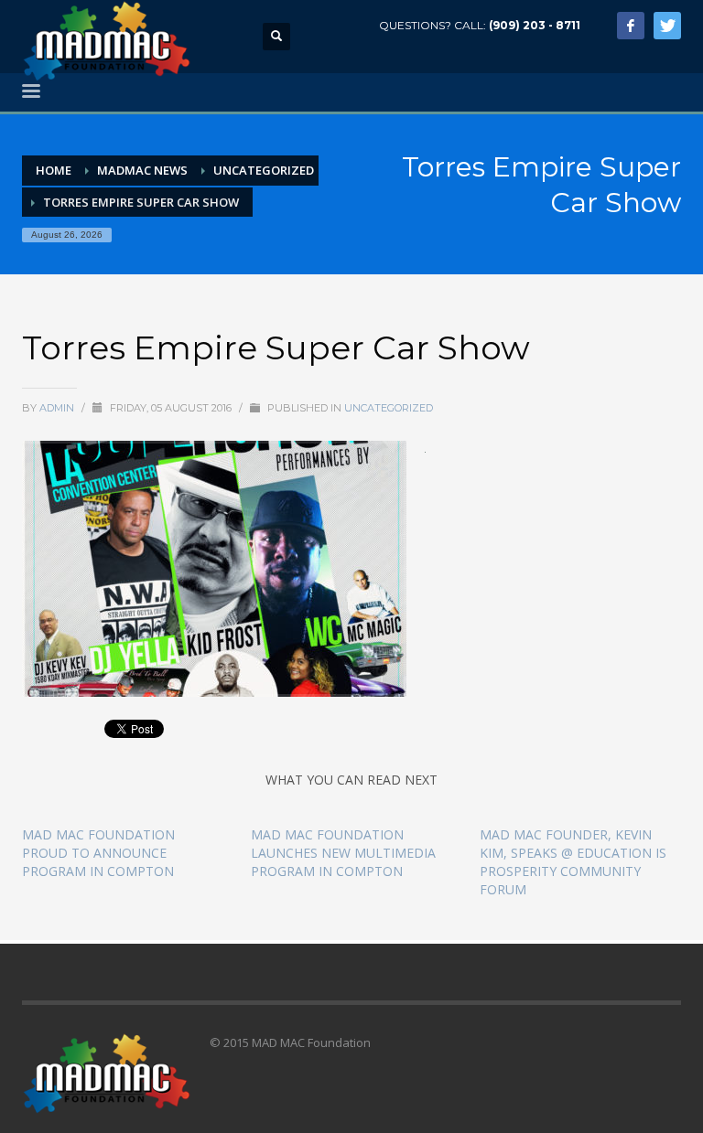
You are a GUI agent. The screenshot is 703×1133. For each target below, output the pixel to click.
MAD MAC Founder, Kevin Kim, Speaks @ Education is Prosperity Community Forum (573, 862)
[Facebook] (630, 25)
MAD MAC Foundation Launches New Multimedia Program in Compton (343, 853)
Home (53, 170)
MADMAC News (142, 170)
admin (58, 407)
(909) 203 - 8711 (534, 25)
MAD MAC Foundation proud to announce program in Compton (98, 853)
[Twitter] (667, 25)
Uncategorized (263, 170)
